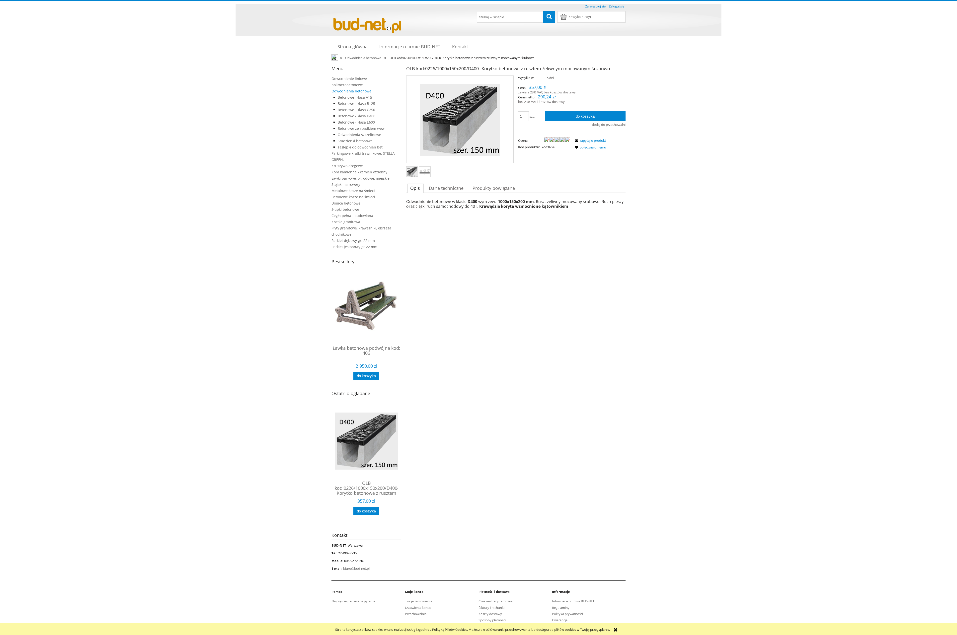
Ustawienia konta (418, 607)
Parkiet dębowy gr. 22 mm (353, 240)
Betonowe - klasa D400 (356, 116)
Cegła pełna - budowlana (352, 215)
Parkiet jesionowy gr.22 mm (354, 246)
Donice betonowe (345, 203)
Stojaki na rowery (345, 184)
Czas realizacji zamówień (496, 601)
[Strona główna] (368, 22)
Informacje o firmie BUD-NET (573, 601)
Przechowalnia (415, 614)
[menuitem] (352, 46)
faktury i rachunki (491, 607)
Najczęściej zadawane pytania (353, 601)
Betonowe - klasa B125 (356, 103)
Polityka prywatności (567, 614)
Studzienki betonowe (355, 141)
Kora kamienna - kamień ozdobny (359, 172)
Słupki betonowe (345, 209)
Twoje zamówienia (418, 601)
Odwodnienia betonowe (351, 91)
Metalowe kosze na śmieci (353, 190)
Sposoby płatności (492, 620)
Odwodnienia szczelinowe (359, 134)
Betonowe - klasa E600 (356, 122)
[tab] (415, 188)
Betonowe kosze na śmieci (353, 197)
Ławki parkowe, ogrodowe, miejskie (360, 178)
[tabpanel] (516, 204)
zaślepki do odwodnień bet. (361, 147)
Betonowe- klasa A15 (355, 97)
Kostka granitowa (345, 221)
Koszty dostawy (490, 614)
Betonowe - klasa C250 (356, 109)
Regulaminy (560, 607)
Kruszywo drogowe (347, 165)
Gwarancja (559, 620)
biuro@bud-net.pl (356, 568)
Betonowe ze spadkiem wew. (362, 128)
